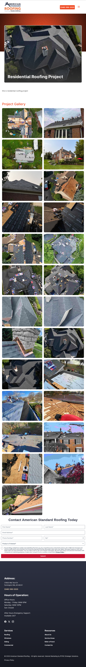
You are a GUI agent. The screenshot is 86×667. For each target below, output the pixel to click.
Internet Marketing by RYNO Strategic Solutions (61, 656)
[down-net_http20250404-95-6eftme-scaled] (22, 169)
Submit (43, 556)
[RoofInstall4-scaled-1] (64, 483)
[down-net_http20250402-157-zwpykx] (64, 137)
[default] (22, 137)
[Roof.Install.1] (64, 389)
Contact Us (49, 645)
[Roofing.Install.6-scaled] (22, 452)
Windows (7, 638)
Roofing (7, 634)
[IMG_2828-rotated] (22, 483)
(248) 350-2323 (67, 7)
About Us (48, 634)
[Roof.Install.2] (22, 420)
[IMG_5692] (22, 357)
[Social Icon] (5, 621)
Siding (6, 642)
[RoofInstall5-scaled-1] (22, 514)
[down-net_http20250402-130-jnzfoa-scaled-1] (64, 452)
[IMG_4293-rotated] (22, 232)
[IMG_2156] (22, 200)
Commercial (8, 645)
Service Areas (50, 638)
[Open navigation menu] (79, 7)
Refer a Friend (50, 642)
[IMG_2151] (64, 169)
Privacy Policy (60, 552)
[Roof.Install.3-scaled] (64, 420)
